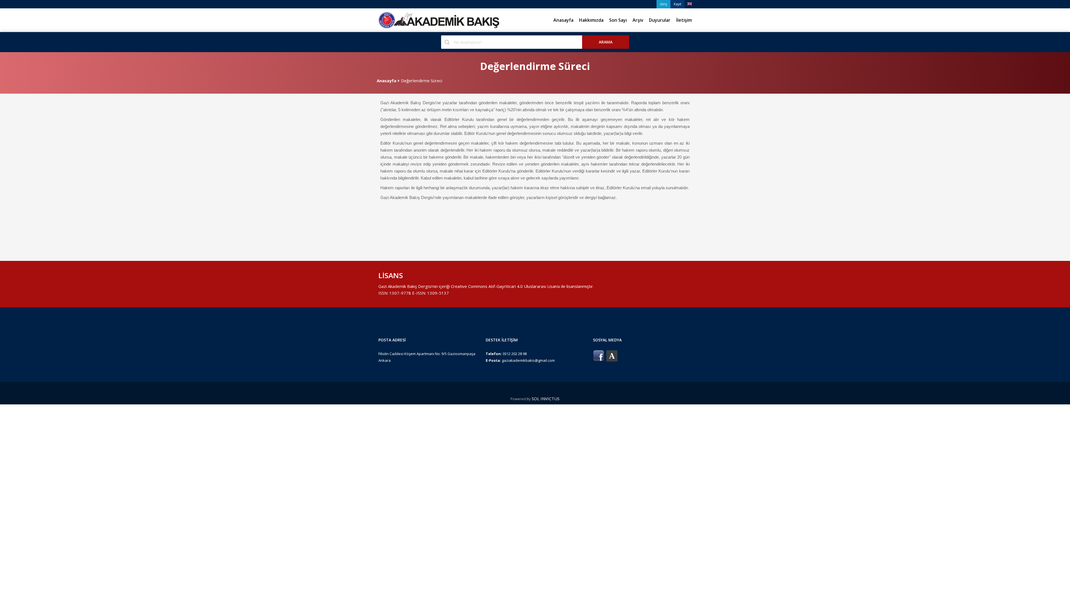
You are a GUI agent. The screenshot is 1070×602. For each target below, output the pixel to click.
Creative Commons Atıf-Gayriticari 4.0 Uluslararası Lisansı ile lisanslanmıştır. (522, 286)
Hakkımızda (591, 20)
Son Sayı (618, 20)
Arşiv (638, 20)
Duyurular (659, 20)
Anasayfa (563, 20)
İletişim (684, 20)
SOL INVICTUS (546, 398)
